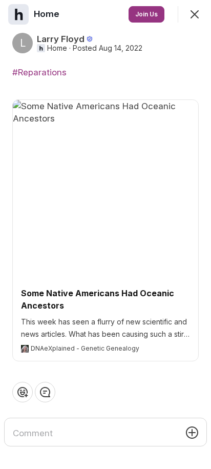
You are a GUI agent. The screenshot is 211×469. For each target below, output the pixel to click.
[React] (22, 392)
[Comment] (45, 392)
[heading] (47, 14)
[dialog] (105, 234)
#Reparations (39, 72)
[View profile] (18, 14)
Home (57, 48)
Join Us (146, 14)
